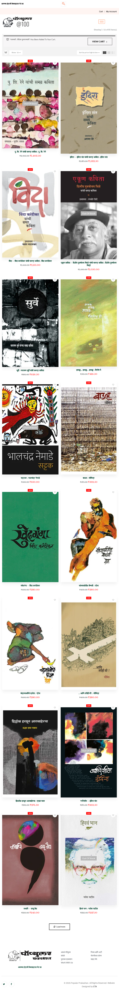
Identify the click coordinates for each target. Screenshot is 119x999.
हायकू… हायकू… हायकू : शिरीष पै (88, 370)
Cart (101, 11)
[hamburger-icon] (101, 21)
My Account (111, 11)
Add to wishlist (55, 63)
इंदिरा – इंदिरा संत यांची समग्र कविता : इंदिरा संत (89, 157)
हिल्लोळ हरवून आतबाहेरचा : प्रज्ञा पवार (30, 801)
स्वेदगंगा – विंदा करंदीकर (30, 585)
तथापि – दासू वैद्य (30, 908)
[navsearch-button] (63, 4)
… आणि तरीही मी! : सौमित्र (88, 693)
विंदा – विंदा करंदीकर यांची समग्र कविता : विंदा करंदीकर (30, 261)
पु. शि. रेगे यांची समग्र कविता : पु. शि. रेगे (30, 151)
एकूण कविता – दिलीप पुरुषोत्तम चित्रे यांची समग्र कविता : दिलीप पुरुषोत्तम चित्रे (89, 264)
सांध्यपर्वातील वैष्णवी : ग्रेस (89, 585)
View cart (98, 41)
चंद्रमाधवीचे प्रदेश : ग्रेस (30, 693)
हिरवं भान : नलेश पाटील (89, 908)
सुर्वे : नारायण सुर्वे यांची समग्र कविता (30, 370)
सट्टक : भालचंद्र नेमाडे (30, 478)
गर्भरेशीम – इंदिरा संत (88, 801)
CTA (95, 986)
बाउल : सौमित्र (88, 478)
